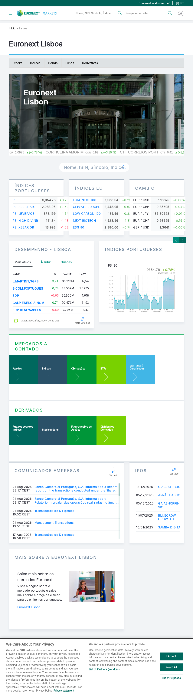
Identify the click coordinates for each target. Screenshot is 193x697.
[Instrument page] (141, 291)
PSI (15, 200)
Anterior (176, 240)
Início (12, 28)
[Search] (120, 13)
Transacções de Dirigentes (54, 511)
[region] (96, 667)
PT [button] (181, 3)
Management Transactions (54, 522)
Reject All (171, 667)
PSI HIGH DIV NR (25, 220)
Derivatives (90, 63)
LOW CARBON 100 (87, 213)
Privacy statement (64, 690)
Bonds (53, 63)
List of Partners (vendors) (104, 669)
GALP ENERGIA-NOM (28, 303)
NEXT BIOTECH (84, 220)
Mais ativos (23, 262)
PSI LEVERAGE (23, 213)
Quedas (66, 262)
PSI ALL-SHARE (24, 207)
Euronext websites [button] (152, 3)
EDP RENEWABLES (27, 310)
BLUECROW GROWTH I (167, 517)
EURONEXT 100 (84, 200)
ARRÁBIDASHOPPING (174, 495)
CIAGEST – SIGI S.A (172, 487)
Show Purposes (171, 677)
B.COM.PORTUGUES (28, 288)
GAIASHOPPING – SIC (171, 505)
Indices (35, 63)
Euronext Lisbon (28, 607)
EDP (16, 296)
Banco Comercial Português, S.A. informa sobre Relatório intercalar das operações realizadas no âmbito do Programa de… (76, 500)
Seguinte (182, 240)
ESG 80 (78, 227)
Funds (69, 63)
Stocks (17, 63)
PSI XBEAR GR (23, 227)
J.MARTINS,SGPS (25, 281)
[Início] (37, 13)
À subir (46, 262)
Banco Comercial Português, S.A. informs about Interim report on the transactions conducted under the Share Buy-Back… (75, 488)
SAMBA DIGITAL (170, 527)
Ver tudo (113, 475)
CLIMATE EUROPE (86, 207)
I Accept (171, 656)
